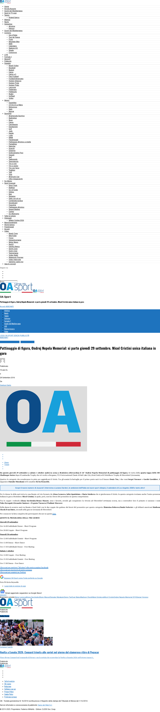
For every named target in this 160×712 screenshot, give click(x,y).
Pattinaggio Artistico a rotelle (20, 142)
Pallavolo (7, 61)
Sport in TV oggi (10, 13)
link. (54, 514)
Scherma (12, 151)
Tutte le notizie (10, 216)
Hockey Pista (14, 83)
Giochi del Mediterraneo (13, 11)
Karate (11, 133)
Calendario (13, 46)
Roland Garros (14, 18)
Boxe (11, 120)
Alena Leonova (20, 597)
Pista (11, 39)
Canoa (11, 122)
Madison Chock (86, 597)
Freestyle (12, 205)
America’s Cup (14, 177)
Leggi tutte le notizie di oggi (15, 586)
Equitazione (13, 127)
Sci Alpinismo (14, 214)
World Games (9, 225)
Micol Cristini (109, 597)
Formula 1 (8, 57)
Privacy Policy (8, 691)
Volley (11, 98)
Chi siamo (7, 684)
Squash (11, 155)
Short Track (13, 185)
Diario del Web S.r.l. (45, 705)
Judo (11, 131)
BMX (10, 44)
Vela (10, 175)
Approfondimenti (10, 223)
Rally (10, 109)
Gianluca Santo (5, 385)
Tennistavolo (13, 161)
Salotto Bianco (14, 247)
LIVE (6, 55)
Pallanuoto (13, 92)
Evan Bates (76, 597)
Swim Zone (13, 251)
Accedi (7, 229)
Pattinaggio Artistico (16, 207)
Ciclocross (13, 53)
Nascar (11, 111)
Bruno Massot (44, 597)
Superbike (12, 103)
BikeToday (13, 236)
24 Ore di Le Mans (16, 105)
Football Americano (16, 79)
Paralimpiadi (13, 140)
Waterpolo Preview (16, 257)
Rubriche (12, 146)
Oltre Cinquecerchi (16, 179)
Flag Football (14, 77)
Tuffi (10, 172)
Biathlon (12, 188)
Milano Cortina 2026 (16, 220)
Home (6, 7)
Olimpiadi (8, 218)
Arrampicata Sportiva (16, 116)
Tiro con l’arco (14, 168)
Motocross (13, 107)
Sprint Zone (13, 249)
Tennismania (13, 253)
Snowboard (13, 203)
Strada (11, 50)
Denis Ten (68, 597)
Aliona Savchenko (32, 597)
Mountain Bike (14, 42)
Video (6, 231)
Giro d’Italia (13, 35)
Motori (6, 100)
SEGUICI (3, 595)
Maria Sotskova (98, 597)
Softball (12, 96)
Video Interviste (15, 260)
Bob (10, 194)
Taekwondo (13, 159)
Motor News (13, 242)
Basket (11, 70)
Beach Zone (13, 234)
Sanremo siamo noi (16, 262)
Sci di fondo (13, 190)
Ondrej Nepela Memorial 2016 (125, 597)
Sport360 (7, 114)
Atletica (7, 20)
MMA (11, 138)
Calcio (11, 72)
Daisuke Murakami (57, 597)
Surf (10, 157)
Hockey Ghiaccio (15, 81)
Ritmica (11, 28)
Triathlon (12, 170)
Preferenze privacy (10, 697)
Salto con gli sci (15, 199)
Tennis (6, 15)
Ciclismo (7, 33)
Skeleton (12, 196)
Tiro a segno (13, 166)
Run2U (11, 244)
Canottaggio (13, 125)
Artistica (12, 26)
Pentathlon (13, 144)
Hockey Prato (14, 85)
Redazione (7, 686)
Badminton (13, 118)
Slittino (11, 192)
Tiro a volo (13, 164)
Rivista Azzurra (10, 9)
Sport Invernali (9, 183)
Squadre (7, 63)
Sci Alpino (8, 181)
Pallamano (13, 90)
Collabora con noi (10, 689)
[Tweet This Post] (82, 457)
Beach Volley (14, 66)
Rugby (11, 94)
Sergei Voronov (142, 597)
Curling (11, 212)
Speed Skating (14, 209)
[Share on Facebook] (82, 455)
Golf (10, 129)
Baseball (12, 68)
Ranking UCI (13, 48)
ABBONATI (10, 307)
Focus (11, 238)
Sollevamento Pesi (16, 153)
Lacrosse (12, 87)
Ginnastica (8, 24)
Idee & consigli (10, 264)
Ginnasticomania (15, 240)
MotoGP (7, 59)
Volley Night (13, 255)
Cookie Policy (8, 694)
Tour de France (14, 37)
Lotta (11, 135)
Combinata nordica (16, 201)
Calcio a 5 (12, 74)
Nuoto (6, 22)
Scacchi (12, 148)
